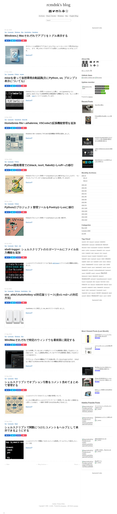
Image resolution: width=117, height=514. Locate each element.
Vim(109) (98, 293)
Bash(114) (105, 244)
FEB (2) (85, 181)
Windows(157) (95, 295)
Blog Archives (42, 464)
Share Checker (51, 16)
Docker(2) (105, 253)
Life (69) (84, 233)
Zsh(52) (109, 295)
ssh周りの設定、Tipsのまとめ (103, 450)
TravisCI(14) (84, 292)
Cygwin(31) (88, 253)
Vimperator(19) (104, 292)
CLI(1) (104, 250)
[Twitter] (53, 12)
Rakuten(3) (93, 284)
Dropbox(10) (84, 255)
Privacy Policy (61, 503)
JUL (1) (85, 178)
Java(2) (93, 267)
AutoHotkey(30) (98, 244)
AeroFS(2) (84, 241)
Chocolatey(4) (93, 250)
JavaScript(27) (99, 267)
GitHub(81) (108, 258)
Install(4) (100, 264)
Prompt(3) (98, 281)
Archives (42, 16)
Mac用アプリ (98, 461)
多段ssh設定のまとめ (100, 438)
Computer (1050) (86, 231)
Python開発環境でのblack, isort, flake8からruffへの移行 (39, 165)
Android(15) (102, 241)
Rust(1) (110, 284)
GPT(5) (100, 261)
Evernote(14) (100, 255)
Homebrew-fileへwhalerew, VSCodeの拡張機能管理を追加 (40, 123)
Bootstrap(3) (100, 247)
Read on (28, 55)
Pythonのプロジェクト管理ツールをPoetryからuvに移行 (39, 207)
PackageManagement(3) (102, 278)
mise (33, 96)
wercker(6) (84, 295)
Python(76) (84, 284)
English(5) (94, 255)
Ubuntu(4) (93, 292)
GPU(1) (104, 261)
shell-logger (55, 263)
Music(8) (90, 276)
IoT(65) (108, 264)
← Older (7, 464)
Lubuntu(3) (98, 273)
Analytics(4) (97, 241)
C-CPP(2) (87, 250)
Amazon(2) (91, 241)
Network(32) (95, 276)
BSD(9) (83, 250)
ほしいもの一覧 (87, 70)
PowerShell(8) (89, 281)
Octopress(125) (86, 278)
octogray (76, 506)
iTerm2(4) (89, 267)
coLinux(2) (108, 250)
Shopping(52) (100, 287)
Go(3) (92, 261)
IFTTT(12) (96, 264)
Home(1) (83, 264)
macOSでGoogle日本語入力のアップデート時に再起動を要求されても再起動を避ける (103, 139)
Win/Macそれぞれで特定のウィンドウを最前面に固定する (40, 339)
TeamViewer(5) (92, 290)
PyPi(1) (107, 281)
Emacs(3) (90, 255)
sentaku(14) (90, 287)
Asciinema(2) (92, 244)
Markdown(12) (85, 276)
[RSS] (60, 12)
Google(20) (96, 261)
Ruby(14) (106, 284)
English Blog (74, 16)
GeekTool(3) (93, 258)
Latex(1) (83, 273)
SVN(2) (87, 290)
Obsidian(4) (101, 276)
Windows (61, 16)
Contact (54, 503)
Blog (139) (84, 228)
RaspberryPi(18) (99, 284)
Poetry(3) (84, 281)
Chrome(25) (99, 250)
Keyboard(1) (91, 270)
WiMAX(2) (89, 295)
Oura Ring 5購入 (99, 105)
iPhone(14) (84, 267)
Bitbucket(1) (84, 247)
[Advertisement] (97, 42)
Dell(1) (92, 253)
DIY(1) (101, 253)
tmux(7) (104, 290)
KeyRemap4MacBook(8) (99, 270)
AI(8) (88, 241)
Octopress (63, 506)
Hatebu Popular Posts (91, 403)
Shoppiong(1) (107, 287)
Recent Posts (87, 101)
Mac (66, 16)
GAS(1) (88, 258)
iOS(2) (104, 264)
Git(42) (103, 258)
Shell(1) (95, 287)
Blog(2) (88, 247)
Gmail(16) (84, 261)
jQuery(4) (109, 267)
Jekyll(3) (104, 267)
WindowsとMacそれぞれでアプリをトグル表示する (36, 35)
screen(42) (84, 287)
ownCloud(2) (93, 278)
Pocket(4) (110, 278)
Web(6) (110, 292)
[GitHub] (57, 12)
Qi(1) (89, 284)
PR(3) (94, 281)
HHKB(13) (109, 261)
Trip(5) (89, 292)
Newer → (77, 464)
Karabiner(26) (85, 270)
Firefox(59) (84, 258)
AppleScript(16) (85, 244)
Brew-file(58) (107, 247)
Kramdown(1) (108, 270)
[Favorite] (66, 12)
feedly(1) (105, 255)
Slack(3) (83, 290)
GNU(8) (88, 261)
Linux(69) (88, 273)
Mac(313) (104, 273)
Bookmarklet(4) (94, 247)
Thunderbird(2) (99, 290)
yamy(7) (105, 295)
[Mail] (50, 12)
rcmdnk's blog (58, 4)
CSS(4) (83, 253)
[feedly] (63, 12)
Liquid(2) (93, 273)
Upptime (90, 97)
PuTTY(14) (103, 281)
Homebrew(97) (90, 264)
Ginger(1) (99, 258)
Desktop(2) (97, 253)
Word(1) (101, 295)
